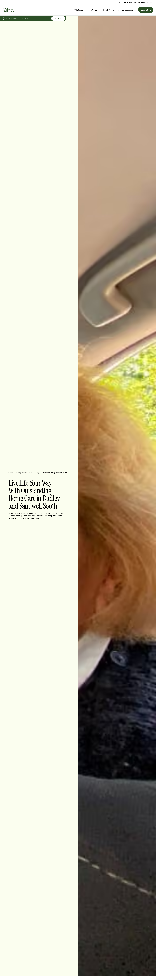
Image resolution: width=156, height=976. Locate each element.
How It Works (108, 10)
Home (10, 473)
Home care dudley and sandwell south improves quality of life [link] (56, 473)
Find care (58, 18)
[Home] (9, 10)
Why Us (94, 10)
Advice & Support (125, 10)
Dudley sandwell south (24, 473)
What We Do (79, 10)
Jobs (151, 2)
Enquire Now (146, 10)
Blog (37, 473)
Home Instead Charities (124, 2)
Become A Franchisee (141, 2)
